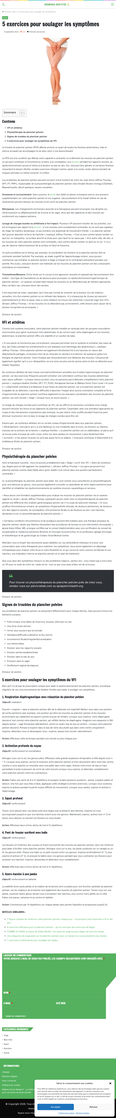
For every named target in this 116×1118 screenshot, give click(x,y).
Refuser (94, 1107)
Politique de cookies (66, 1113)
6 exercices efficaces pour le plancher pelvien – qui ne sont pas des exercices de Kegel (51, 927)
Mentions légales (82, 1113)
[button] (110, 1083)
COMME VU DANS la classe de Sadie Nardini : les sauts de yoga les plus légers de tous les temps (55, 931)
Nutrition (8, 1048)
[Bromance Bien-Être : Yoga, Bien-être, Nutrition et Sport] (58, 4)
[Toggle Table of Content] (20, 113)
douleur (75, 161)
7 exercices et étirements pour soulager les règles (32, 940)
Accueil (7, 12)
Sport (14, 12)
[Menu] (112, 5)
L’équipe (5, 1072)
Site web (60, 1003)
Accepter (55, 1107)
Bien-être (8, 1040)
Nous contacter (9, 1081)
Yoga (6, 1035)
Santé (6, 1053)
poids (53, 194)
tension (37, 227)
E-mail (8, 1003)
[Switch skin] (3, 5)
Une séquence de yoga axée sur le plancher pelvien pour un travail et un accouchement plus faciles (57, 936)
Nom (7, 992)
